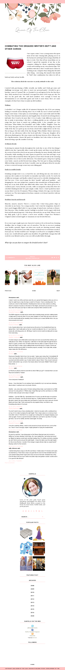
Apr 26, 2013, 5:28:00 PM (15, 375)
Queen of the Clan (22, 668)
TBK (58, 668)
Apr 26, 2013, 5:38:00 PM (15, 406)
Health (32, 256)
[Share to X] (54, 257)
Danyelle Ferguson (14, 312)
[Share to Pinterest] (58, 257)
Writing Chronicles (32, 258)
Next (58, 290)
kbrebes (11, 353)
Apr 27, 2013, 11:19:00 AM (16, 421)
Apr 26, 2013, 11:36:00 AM (16, 335)
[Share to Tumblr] (56, 257)
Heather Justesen (14, 337)
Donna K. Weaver (14, 324)
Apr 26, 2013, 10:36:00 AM (16, 310)
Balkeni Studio (40, 668)
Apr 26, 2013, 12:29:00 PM (16, 352)
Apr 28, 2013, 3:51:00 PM (15, 430)
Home (34, 290)
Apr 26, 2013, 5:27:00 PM (15, 366)
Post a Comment (9, 463)
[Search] (42, 516)
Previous (8, 290)
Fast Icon (35, 637)
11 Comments (10, 257)
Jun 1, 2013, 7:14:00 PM (15, 461)
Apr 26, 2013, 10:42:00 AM (16, 323)
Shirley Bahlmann (14, 408)
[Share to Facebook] (52, 257)
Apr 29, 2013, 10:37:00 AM (16, 446)
